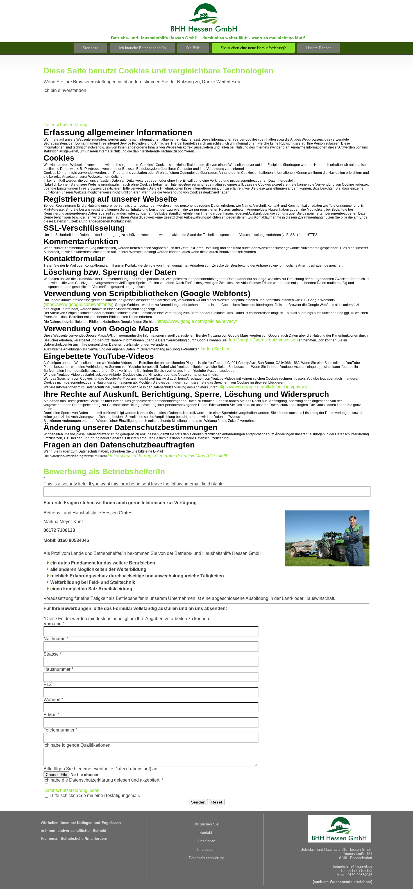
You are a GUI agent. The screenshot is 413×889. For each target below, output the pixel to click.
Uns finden (206, 841)
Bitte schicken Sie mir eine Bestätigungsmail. (95, 795)
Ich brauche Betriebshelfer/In (142, 48)
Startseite (90, 48)
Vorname (54, 623)
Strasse (53, 654)
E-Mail (51, 714)
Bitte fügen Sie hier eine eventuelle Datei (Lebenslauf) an (100, 768)
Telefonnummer (60, 730)
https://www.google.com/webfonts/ (78, 304)
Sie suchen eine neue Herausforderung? (253, 48)
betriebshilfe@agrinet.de (352, 866)
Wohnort (53, 699)
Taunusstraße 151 (357, 854)
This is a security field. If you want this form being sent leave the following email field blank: (133, 483)
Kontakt (205, 833)
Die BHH (193, 48)
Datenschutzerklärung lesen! (72, 790)
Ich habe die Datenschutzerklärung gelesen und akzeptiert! (103, 780)
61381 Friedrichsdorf (355, 858)
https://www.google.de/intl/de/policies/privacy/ (263, 386)
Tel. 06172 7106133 (356, 870)
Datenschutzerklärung (65, 124)
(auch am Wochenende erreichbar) (342, 882)
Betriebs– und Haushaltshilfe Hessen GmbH (336, 849)
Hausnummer (58, 669)
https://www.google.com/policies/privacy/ (196, 321)
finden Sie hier (214, 348)
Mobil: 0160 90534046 (354, 875)
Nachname (56, 638)
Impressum (206, 849)
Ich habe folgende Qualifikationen (77, 745)
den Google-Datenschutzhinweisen (263, 339)
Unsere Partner (318, 48)
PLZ (49, 684)
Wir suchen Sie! (206, 824)
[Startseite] (208, 37)
